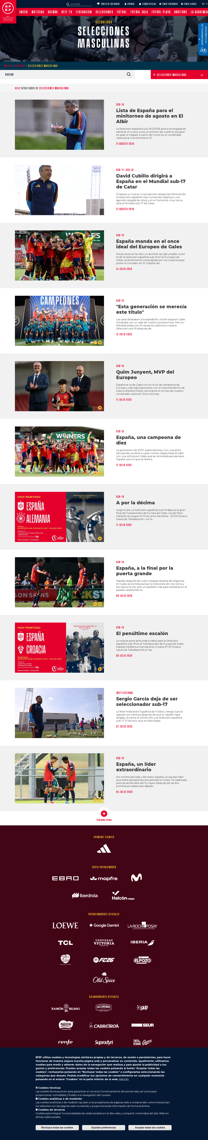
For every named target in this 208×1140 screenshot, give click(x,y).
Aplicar (128, 74)
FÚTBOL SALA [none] (139, 12)
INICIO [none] (23, 12)
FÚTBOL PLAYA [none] (161, 12)
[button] (207, 4)
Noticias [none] (38, 12)
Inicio (7, 66)
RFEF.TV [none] (67, 12)
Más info (124, 1079)
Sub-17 (120, 170)
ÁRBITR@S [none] (180, 12)
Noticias (19, 66)
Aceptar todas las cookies (150, 1127)
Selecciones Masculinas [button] (172, 75)
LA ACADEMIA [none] (199, 12)
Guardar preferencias (103, 1127)
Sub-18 (120, 104)
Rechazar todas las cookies (57, 1127)
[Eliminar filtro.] (154, 74)
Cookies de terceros (51, 1109)
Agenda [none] (53, 12)
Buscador (68, 4)
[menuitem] (23, 12)
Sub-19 (120, 235)
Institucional (124, 693)
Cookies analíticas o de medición (60, 1098)
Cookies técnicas (49, 1087)
